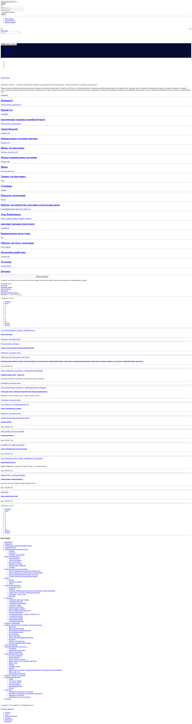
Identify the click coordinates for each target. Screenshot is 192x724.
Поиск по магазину (42, 277)
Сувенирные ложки (15, 616)
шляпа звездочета (7, 435)
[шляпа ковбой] (15, 418)
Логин (3, 8)
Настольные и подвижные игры (20, 630)
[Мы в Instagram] (5, 36)
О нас (7, 49)
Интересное (9, 55)
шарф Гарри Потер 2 (8, 462)
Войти (3, 4)
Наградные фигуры (15, 686)
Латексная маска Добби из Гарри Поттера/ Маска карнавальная (24, 391)
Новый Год (8, 544)
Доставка (8, 53)
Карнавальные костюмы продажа (16, 549)
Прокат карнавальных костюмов (16, 569)
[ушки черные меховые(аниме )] (13, 475)
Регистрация (9, 19)
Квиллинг (12, 627)
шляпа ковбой (6, 422)
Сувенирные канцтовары (17, 603)
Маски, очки (13, 663)
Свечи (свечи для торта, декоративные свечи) (24, 592)
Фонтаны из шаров (15, 582)
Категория (4, 291)
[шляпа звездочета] (12, 431)
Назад (7, 303)
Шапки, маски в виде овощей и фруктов (22, 661)
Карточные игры (14, 636)
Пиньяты (12, 589)
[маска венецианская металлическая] (12, 445)
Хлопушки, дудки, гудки (17, 594)
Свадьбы (12, 567)
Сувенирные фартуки (16, 621)
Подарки (8, 699)
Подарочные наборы (16, 619)
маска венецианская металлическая (14, 449)
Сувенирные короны (16, 618)
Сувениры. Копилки (16, 601)
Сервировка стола (15, 587)
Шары (7, 578)
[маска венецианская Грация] (15, 404)
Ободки (11, 664)
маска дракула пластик (9, 496)
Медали (11, 688)
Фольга (11, 580)
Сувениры (8, 598)
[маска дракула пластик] (4, 492)
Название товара (6, 287)
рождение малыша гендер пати (15, 646)
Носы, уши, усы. (14, 672)
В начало (8, 301)
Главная (7, 48)
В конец (7, 325)
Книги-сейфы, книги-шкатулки (19, 610)
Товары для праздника (12, 585)
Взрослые (12, 553)
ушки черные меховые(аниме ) (12, 479)
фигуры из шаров (15, 562)
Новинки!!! (9, 542)
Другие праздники (15, 560)
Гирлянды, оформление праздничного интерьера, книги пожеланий (32, 591)
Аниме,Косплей (10, 547)
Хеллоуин (8, 690)
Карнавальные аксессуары (14, 654)
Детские (11, 551)
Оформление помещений (17, 565)
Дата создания (5, 289)
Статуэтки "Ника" (15, 682)
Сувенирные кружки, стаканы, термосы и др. (24, 614)
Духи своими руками (16, 632)
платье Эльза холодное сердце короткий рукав (17, 348)
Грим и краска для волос (17, 659)
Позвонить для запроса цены (10, 339)
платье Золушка (6, 334)
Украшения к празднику (17, 650)
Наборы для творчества (17, 641)
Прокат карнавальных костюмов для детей (23, 574)
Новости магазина (11, 51)
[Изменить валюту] (17, 2)
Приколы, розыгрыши (12, 623)
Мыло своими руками (16, 628)
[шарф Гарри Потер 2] (22, 458)
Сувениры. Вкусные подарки (19, 600)
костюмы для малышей (16, 555)
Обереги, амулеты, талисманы (15, 675)
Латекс (11, 583)
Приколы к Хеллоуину (16, 695)
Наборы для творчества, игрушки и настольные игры (23, 625)
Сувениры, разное (15, 605)
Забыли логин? (10, 20)
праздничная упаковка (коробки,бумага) (18, 546)
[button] (4, 78)
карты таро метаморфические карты (21, 637)
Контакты (8, 57)
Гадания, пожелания (16, 612)
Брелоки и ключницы (16, 607)
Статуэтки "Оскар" (15, 681)
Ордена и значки (14, 684)
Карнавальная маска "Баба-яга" (13, 375)
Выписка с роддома (15, 564)
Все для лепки (13, 634)
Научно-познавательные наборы (20, 643)
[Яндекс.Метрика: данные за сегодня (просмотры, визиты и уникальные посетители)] (7, 709)
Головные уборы (14, 666)
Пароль (3, 10)
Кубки (11, 679)
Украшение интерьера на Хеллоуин (21, 691)
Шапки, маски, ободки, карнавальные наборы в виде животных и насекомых (35, 670)
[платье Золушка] (18, 330)
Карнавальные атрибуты (17, 673)
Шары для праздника (12, 556)
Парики (11, 668)
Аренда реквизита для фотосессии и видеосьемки (26, 573)
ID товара (4, 285)
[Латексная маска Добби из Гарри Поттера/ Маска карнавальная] (23, 388)
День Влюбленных (11, 645)
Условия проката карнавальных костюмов (23, 576)
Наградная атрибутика (12, 677)
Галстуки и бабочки (15, 655)
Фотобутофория (14, 657)
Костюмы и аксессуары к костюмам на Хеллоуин (25, 693)
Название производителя (9, 293)
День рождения (14, 558)
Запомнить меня (8, 12)
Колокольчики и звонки (17, 609)
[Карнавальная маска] (22, 371)
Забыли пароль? (10, 22)
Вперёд (7, 323)
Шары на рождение (15, 652)
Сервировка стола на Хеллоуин (19, 697)
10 (5, 321)
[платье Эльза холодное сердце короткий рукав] (10, 344)
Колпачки (12, 596)
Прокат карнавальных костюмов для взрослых (24, 571)
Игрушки (12, 639)
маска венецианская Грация (11, 408)
